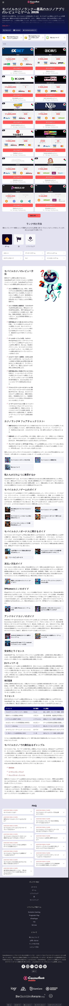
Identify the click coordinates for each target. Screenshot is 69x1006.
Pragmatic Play (34, 915)
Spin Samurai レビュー (50, 98)
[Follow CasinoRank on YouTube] (36, 966)
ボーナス (34, 887)
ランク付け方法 (34, 944)
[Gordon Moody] (52, 989)
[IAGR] (14, 989)
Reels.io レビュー (18, 208)
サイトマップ (34, 900)
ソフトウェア (34, 893)
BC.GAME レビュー (17, 98)
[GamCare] (36, 989)
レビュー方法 (34, 947)
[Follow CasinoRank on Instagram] (27, 966)
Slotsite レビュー (18, 180)
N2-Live (34, 925)
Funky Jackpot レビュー (50, 153)
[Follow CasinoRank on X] (32, 966)
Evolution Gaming (34, 912)
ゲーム (34, 890)
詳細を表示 (33, 215)
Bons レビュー (50, 71)
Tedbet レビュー (18, 153)
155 (34, 922)
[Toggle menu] (3, 2)
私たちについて (34, 937)
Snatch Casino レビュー (18, 125)
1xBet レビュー (18, 71)
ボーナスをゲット (17, 68)
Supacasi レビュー (50, 180)
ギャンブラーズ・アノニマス (17, 775)
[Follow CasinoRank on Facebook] (23, 966)
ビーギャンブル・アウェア (16, 771)
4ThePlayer (34, 919)
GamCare (11, 767)
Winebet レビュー (50, 208)
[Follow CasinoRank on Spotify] (40, 966)
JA (33, 971)
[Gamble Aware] (30, 996)
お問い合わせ (34, 940)
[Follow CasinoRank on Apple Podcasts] (45, 966)
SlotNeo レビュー (50, 125)
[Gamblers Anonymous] (23, 989)
